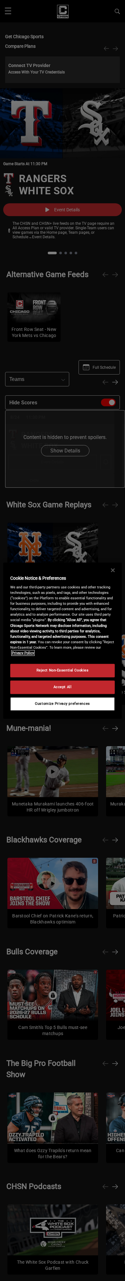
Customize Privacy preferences (62, 703)
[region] (62, 640)
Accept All (63, 687)
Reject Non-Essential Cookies (63, 670)
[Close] (113, 570)
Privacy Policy (23, 653)
